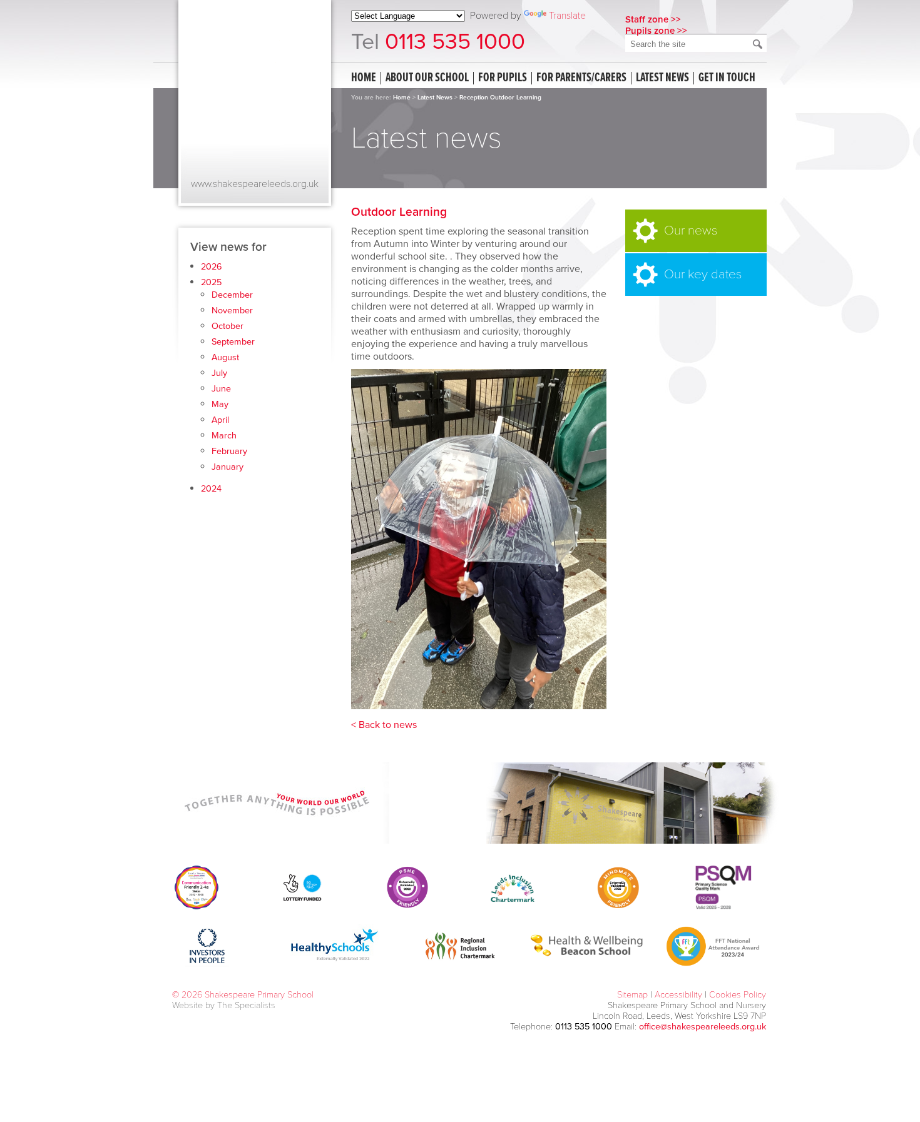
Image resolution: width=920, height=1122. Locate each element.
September (233, 341)
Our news (690, 230)
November (232, 310)
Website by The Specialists (223, 1005)
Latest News (434, 97)
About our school (427, 78)
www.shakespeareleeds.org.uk (255, 184)
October (227, 326)
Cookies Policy (737, 994)
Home (363, 78)
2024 (211, 488)
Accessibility (678, 994)
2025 (211, 282)
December (232, 295)
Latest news (662, 78)
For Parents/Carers (581, 78)
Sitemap (632, 994)
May (220, 404)
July (219, 373)
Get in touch (726, 78)
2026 (211, 266)
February (229, 451)
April (220, 420)
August (225, 357)
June (221, 388)
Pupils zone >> (656, 30)
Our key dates (703, 274)
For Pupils (502, 78)
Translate (567, 15)
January (227, 467)
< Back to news (384, 725)
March (224, 435)
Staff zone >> (653, 19)
